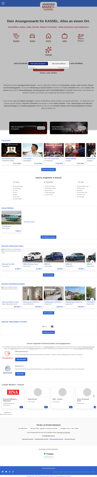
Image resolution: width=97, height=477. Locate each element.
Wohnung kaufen (50, 192)
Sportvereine (20, 373)
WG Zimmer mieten (51, 188)
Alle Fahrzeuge (48, 275)
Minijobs (80, 190)
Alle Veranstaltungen (48, 169)
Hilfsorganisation (21, 359)
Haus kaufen (49, 194)
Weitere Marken (18, 199)
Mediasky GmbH (33, 348)
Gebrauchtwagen (18, 186)
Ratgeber (55, 472)
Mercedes (16, 196)
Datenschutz (86, 472)
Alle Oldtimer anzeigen (29, 221)
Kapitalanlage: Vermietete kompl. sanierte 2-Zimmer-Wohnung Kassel (53, 302)
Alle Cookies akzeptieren (38, 63)
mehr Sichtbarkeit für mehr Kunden (84, 348)
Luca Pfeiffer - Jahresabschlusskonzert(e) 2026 (32, 159)
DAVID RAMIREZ (71, 158)
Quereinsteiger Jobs (83, 186)
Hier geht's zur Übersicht (63, 432)
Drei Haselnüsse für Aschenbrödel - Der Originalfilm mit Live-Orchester (9, 159)
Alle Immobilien (48, 313)
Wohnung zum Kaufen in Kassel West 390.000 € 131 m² (31, 302)
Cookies (93, 472)
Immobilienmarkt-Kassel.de (41, 439)
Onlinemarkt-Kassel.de (27, 439)
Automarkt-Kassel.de (70, 439)
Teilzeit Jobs (81, 188)
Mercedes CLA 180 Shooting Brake (8, 264)
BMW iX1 (47, 264)
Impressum (79, 472)
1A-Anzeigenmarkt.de (49, 456)
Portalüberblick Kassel (48, 436)
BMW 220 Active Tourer (30, 264)
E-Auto (16, 190)
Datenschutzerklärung (63, 67)
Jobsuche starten (48, 332)
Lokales (66, 472)
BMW (15, 194)
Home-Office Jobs (82, 192)
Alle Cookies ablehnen (59, 63)
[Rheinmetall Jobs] (45, 326)
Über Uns (72, 472)
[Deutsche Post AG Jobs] (52, 326)
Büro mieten (49, 190)
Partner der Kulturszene (88, 347)
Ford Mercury (6, 226)
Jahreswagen (17, 188)
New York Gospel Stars (52, 158)
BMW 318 (69, 264)
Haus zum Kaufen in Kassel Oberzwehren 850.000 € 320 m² (11, 302)
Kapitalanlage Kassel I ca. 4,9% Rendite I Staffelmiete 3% (74, 302)
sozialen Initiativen (49, 347)
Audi (15, 192)
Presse (61, 472)
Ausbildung (81, 196)
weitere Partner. (14, 348)
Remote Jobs (81, 194)
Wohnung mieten (50, 186)
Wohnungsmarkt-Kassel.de (56, 439)
